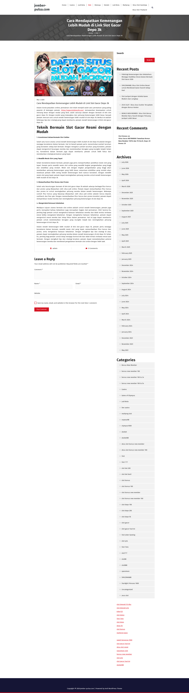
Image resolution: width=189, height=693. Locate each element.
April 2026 (125, 180)
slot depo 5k (126, 517)
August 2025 (126, 217)
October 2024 (126, 277)
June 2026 (125, 168)
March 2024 (126, 320)
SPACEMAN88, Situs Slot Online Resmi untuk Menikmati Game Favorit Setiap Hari (136, 87)
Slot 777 (125, 462)
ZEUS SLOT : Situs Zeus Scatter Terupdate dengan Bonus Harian (137, 106)
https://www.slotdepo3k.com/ (72, 110)
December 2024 (127, 265)
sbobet (124, 432)
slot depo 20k (127, 511)
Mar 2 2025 (40, 100)
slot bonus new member (131, 492)
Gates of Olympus (128, 395)
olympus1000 (127, 426)
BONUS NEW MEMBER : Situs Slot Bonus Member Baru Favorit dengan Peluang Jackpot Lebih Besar (136, 115)
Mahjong (126, 5)
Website (37, 293)
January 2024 (127, 332)
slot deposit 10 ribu (124, 604)
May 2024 (125, 308)
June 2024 (125, 302)
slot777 (124, 553)
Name (37, 284)
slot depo (120, 622)
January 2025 (126, 259)
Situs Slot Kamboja (140, 5)
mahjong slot (127, 414)
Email (78, 284)
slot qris (125, 541)
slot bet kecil (126, 474)
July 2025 (125, 223)
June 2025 (125, 229)
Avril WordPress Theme (113, 689)
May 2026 (125, 174)
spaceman (126, 571)
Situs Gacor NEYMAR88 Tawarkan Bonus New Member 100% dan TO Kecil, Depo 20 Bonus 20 (134, 141)
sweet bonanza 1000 (124, 640)
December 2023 (127, 338)
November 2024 (127, 271)
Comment (38, 270)
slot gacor (125, 523)
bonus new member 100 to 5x (133, 383)
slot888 (124, 565)
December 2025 (127, 193)
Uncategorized (127, 589)
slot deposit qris (123, 608)
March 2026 (126, 186)
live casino (126, 408)
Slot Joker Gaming (128, 535)
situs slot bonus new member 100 (134, 450)
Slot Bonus (122, 136)
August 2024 (126, 290)
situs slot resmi (122, 647)
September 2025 (127, 211)
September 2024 (128, 283)
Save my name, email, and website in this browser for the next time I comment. (67, 303)
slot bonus (126, 480)
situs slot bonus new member (133, 444)
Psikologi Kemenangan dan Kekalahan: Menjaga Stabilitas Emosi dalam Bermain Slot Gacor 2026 (137, 76)
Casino (72, 5)
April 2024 (125, 314)
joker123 (120, 612)
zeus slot (125, 595)
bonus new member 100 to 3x (133, 377)
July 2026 (125, 162)
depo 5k (120, 626)
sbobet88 (125, 438)
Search (120, 53)
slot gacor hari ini (128, 529)
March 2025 (126, 247)
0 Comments (93, 248)
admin (55, 248)
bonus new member (124, 654)
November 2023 (127, 344)
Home (64, 5)
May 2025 (125, 235)
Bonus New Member (129, 365)
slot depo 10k (127, 505)
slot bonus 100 (127, 486)
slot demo (120, 615)
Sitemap (97, 5)
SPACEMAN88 (126, 577)
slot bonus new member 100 (132, 498)
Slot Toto (125, 547)
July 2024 (125, 296)
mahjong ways (122, 633)
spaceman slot (122, 651)
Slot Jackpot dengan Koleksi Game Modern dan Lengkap (135, 97)
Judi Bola (81, 5)
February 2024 (127, 326)
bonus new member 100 (131, 371)
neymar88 (125, 420)
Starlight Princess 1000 (130, 583)
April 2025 (125, 241)
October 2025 (126, 205)
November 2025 (127, 199)
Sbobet (106, 5)
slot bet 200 (126, 468)
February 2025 (127, 253)
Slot (89, 5)
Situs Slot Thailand (139, 10)
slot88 (124, 559)
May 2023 (125, 350)
